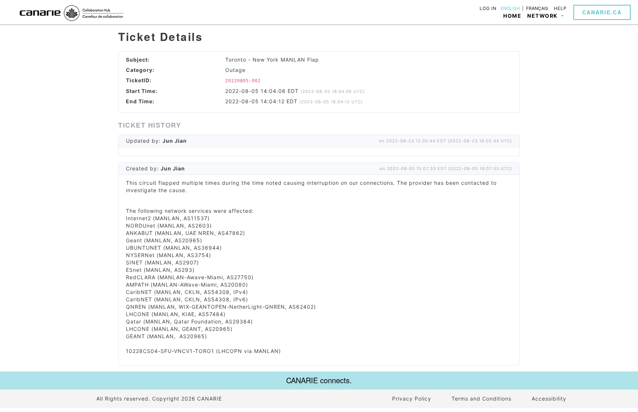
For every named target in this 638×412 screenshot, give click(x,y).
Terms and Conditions (481, 398)
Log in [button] (488, 8)
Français (537, 8)
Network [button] (543, 16)
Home (512, 16)
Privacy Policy (411, 398)
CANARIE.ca (602, 12)
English (510, 8)
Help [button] (560, 8)
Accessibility (549, 398)
